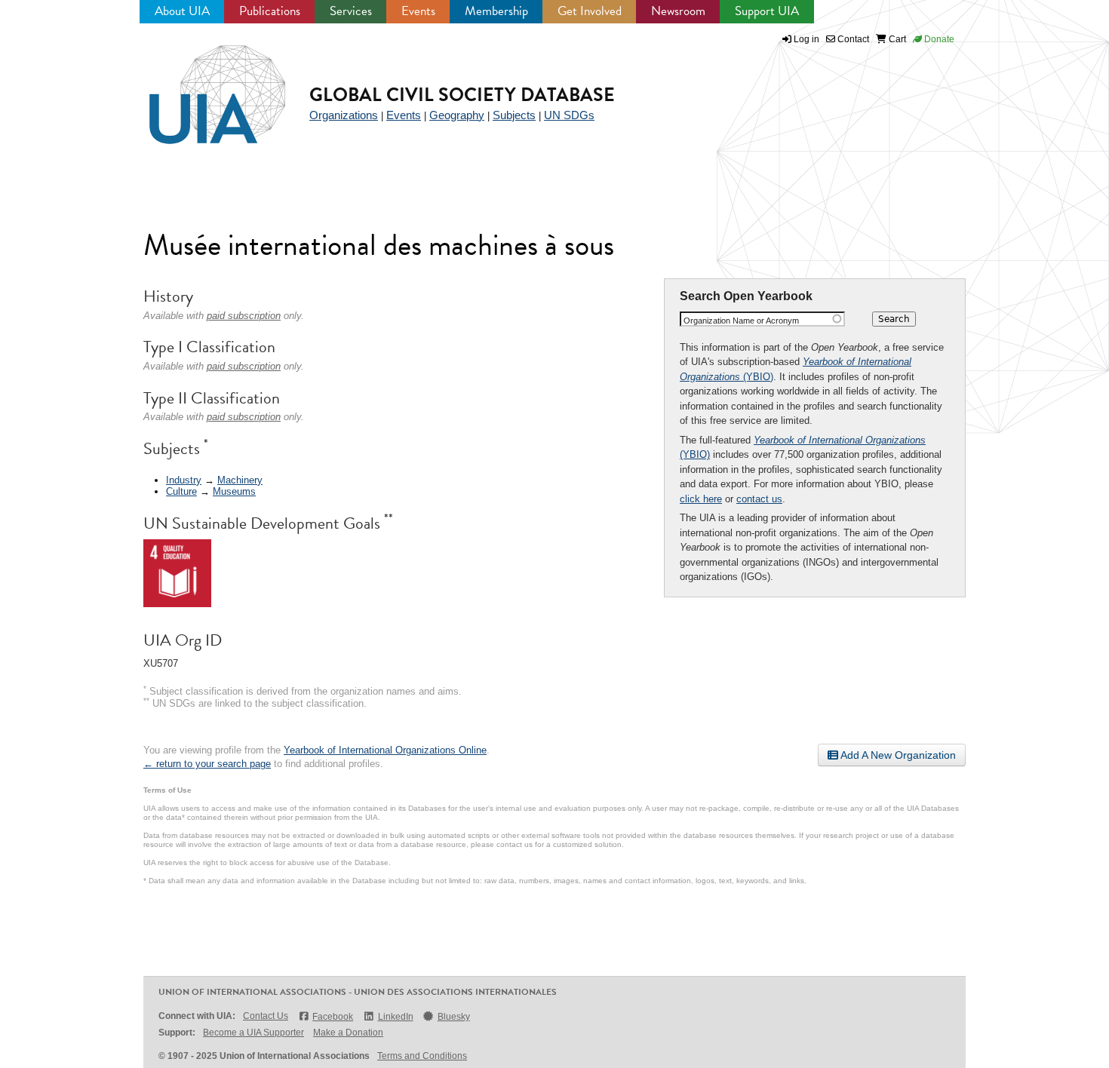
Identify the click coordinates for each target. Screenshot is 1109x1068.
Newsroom (678, 11)
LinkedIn (395, 1016)
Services (351, 11)
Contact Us (265, 1016)
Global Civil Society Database (462, 95)
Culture (181, 491)
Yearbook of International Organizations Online (385, 750)
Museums (234, 491)
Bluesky (454, 1016)
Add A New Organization (897, 755)
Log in (806, 39)
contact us (759, 499)
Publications (269, 11)
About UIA (182, 11)
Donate (938, 39)
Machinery (240, 480)
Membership (496, 11)
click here (701, 499)
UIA (200, 85)
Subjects (514, 115)
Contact (852, 39)
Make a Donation (348, 1032)
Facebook (332, 1016)
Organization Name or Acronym (741, 320)
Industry (183, 480)
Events (418, 11)
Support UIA (767, 11)
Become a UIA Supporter (253, 1032)
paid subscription (244, 315)
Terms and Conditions (422, 1056)
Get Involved (590, 11)
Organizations (343, 115)
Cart (896, 39)
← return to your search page (207, 763)
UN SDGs (569, 115)
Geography (456, 115)
